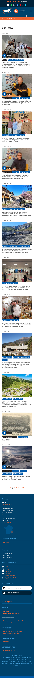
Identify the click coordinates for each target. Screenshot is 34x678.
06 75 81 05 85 (6, 522)
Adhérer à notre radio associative (14, 588)
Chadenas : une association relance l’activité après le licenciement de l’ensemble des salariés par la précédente (16, 213)
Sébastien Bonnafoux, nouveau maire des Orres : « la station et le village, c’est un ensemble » (16, 102)
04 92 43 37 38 (6, 514)
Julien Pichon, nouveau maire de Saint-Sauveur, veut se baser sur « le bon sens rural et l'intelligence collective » (16, 176)
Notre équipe (7, 601)
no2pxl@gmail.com (9, 650)
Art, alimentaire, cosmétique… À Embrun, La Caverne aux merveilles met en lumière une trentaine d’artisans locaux (17, 324)
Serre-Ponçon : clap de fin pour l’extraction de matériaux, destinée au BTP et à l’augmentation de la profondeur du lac (17, 250)
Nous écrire (6, 542)
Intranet (7, 623)
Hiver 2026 (6, 440)
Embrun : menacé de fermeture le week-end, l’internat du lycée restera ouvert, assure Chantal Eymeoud (16, 139)
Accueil (4, 18)
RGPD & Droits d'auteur (10, 642)
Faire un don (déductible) (12, 592)
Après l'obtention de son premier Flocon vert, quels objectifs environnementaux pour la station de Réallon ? (16, 478)
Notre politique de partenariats (12, 631)
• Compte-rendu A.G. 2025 (12, 621)
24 (23, 488)
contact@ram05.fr (7, 504)
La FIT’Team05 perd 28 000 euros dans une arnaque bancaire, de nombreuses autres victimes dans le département (16, 287)
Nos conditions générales (11, 633)
